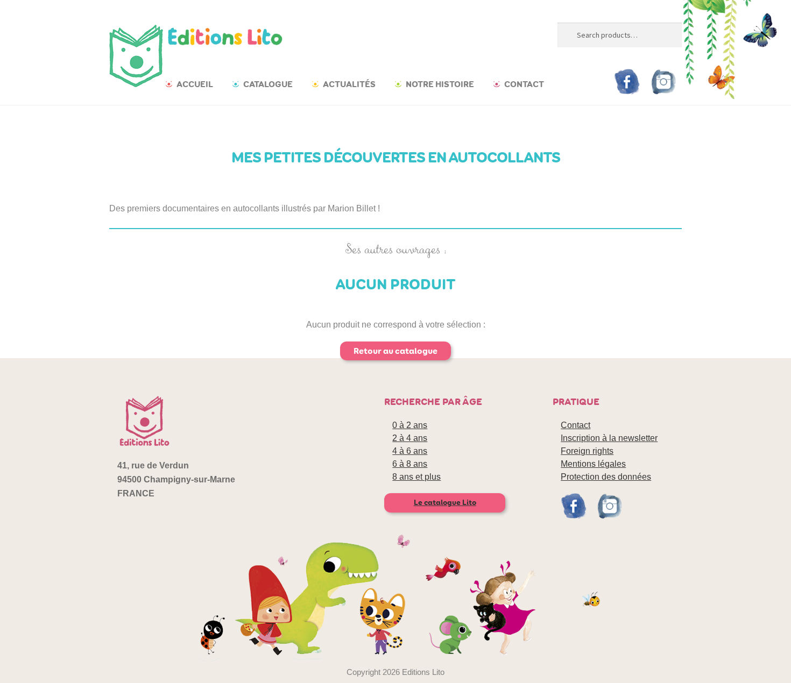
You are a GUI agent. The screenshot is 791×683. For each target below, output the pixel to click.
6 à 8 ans (409, 463)
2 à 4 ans (409, 438)
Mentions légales (593, 463)
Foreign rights (587, 451)
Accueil (194, 84)
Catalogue (268, 84)
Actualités (349, 84)
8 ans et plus (416, 476)
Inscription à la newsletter (609, 438)
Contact (524, 84)
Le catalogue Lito (445, 502)
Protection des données (606, 476)
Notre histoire (440, 84)
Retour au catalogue (395, 351)
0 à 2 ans (409, 425)
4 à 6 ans (409, 451)
